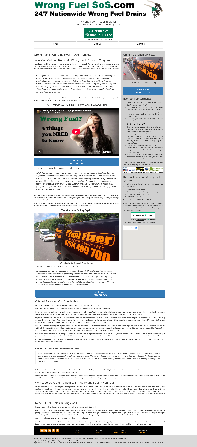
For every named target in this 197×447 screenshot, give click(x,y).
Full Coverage (79, 441)
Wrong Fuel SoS (120, 432)
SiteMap (71, 441)
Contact (141, 43)
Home (55, 43)
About (97, 43)
